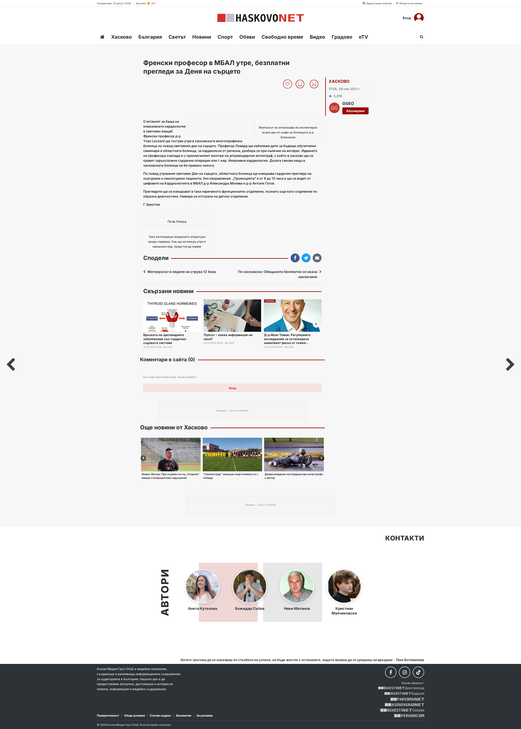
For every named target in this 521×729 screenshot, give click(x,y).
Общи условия (134, 715)
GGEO (348, 103)
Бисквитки (183, 715)
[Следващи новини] (316, 324)
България (150, 37)
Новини (201, 37)
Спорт (225, 37)
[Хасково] (260, 18)
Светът (177, 37)
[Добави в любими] (288, 84)
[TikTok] (418, 672)
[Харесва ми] (302, 84)
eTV (363, 37)
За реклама (204, 715)
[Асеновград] (404, 704)
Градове (342, 37)
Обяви (247, 37)
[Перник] (409, 715)
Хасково (121, 37)
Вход (407, 18)
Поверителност (108, 715)
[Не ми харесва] (316, 84)
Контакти (404, 538)
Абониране (355, 111)
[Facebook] (390, 672)
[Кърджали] (404, 693)
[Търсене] (420, 36)
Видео (317, 37)
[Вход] (419, 18)
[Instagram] (404, 672)
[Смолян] (402, 710)
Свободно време (282, 37)
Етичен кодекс (160, 715)
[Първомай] (407, 699)
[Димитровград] (401, 688)
